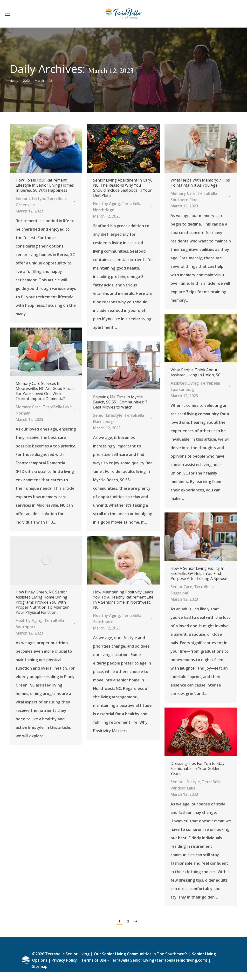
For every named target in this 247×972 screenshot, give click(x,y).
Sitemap (40, 966)
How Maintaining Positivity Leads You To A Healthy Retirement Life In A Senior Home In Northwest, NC (123, 600)
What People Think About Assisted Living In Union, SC (195, 372)
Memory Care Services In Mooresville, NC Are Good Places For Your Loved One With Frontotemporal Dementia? (45, 391)
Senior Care (181, 586)
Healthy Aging (106, 203)
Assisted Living (185, 383)
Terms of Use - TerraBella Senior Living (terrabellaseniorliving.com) (144, 960)
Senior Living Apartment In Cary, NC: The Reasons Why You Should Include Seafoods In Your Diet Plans (122, 188)
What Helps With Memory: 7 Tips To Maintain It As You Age (200, 183)
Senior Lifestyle (30, 198)
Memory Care (183, 193)
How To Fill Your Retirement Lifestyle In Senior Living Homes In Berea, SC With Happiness (45, 185)
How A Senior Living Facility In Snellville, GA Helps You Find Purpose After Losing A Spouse (199, 573)
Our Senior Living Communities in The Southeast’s (141, 954)
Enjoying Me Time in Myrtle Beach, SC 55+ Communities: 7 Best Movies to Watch (120, 402)
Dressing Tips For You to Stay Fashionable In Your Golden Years (197, 768)
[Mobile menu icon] (8, 14)
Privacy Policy (64, 960)
